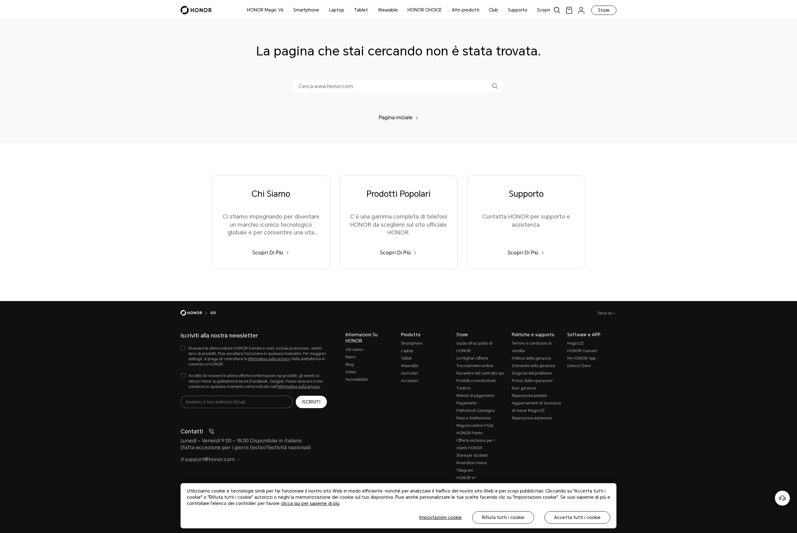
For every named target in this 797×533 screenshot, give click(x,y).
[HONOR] (195, 312)
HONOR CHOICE (425, 9)
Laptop (336, 9)
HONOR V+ (466, 478)
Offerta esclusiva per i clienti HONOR (475, 444)
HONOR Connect (582, 351)
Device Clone (579, 366)
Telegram (464, 470)
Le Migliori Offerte (472, 358)
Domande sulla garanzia (533, 366)
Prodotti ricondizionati (476, 381)
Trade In (463, 388)
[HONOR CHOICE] (444, 10)
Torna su (605, 313)
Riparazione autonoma (532, 418)
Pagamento (466, 403)
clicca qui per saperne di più (310, 503)
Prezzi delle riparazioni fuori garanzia (532, 384)
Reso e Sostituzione (473, 418)
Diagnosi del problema (532, 373)
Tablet (361, 9)
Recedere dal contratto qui (480, 373)
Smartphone (306, 9)
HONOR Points (469, 433)
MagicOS (575, 343)
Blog (350, 364)
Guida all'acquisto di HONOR (474, 347)
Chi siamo (354, 349)
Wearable (388, 9)
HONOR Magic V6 (265, 9)
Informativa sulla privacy (269, 359)
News (351, 357)
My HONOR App (581, 358)
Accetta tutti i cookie (577, 517)
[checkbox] (254, 356)
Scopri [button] (543, 9)
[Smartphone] (321, 10)
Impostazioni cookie (440, 517)
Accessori (409, 381)
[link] (569, 10)
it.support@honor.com (208, 459)
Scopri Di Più (267, 253)
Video (351, 372)
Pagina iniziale (396, 117)
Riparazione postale (529, 396)
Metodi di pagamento (475, 396)
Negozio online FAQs (474, 425)
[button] (495, 86)
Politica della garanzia (531, 358)
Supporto (517, 9)
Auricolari (409, 373)
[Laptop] (346, 10)
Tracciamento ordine (474, 366)
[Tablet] (370, 10)
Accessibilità (357, 379)
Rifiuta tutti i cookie (503, 517)
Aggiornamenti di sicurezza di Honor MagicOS (536, 407)
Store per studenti (472, 455)
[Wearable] (400, 10)
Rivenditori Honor (471, 463)
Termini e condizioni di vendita (532, 347)
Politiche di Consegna (475, 410)
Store (604, 10)
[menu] (581, 10)
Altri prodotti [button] (465, 9)
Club (493, 9)
